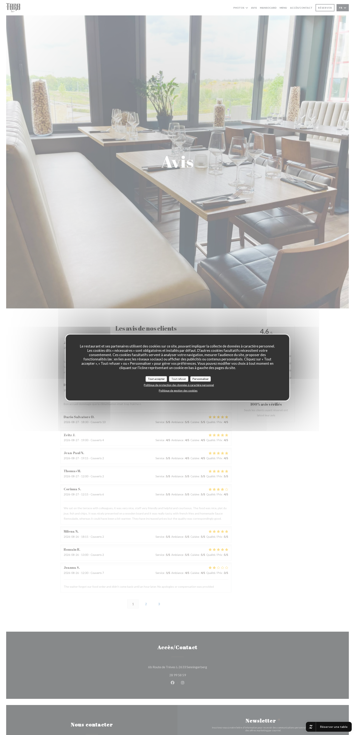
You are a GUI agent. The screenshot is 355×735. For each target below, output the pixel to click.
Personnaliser (200, 378)
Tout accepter (156, 378)
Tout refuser (178, 378)
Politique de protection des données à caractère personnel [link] (179, 385)
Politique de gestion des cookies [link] (178, 390)
